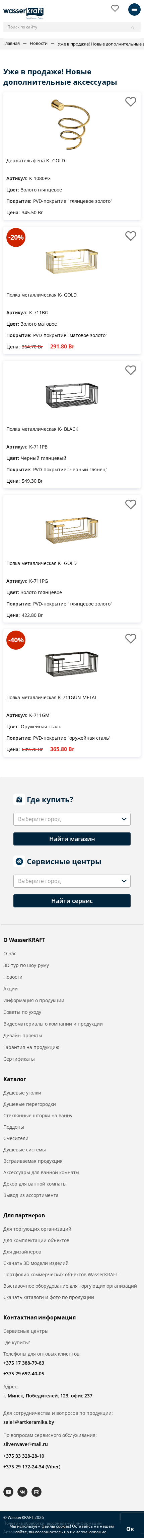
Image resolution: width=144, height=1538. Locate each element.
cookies (63, 1526)
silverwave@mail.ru (25, 1444)
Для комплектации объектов (36, 1240)
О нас (9, 953)
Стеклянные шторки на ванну (37, 1115)
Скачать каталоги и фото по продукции (48, 1297)
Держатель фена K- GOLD (35, 161)
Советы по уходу (22, 1012)
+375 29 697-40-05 (23, 1373)
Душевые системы (24, 1149)
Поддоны (13, 1127)
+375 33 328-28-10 (23, 1456)
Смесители (15, 1138)
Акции (10, 988)
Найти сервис (72, 901)
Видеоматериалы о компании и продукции (53, 1024)
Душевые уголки (22, 1092)
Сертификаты (19, 1059)
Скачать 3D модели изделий (36, 1263)
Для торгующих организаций (37, 1229)
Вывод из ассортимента (31, 1195)
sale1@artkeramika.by (28, 1422)
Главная (11, 43)
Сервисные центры (26, 1331)
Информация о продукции (33, 1000)
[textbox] (40, 819)
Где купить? (16, 1342)
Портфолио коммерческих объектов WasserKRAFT (60, 1274)
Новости (39, 43)
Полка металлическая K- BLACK (42, 429)
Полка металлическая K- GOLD (41, 295)
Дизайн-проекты (22, 1035)
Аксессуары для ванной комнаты (41, 1172)
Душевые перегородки (29, 1104)
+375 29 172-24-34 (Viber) (31, 1466)
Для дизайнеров (22, 1251)
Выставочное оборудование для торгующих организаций (70, 1286)
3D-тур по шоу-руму (26, 965)
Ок (130, 1529)
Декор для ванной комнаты (35, 1184)
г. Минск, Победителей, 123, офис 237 (47, 1395)
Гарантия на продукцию (31, 1047)
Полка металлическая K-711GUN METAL (51, 698)
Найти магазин (72, 839)
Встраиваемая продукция (33, 1161)
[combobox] (72, 819)
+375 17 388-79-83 (23, 1363)
